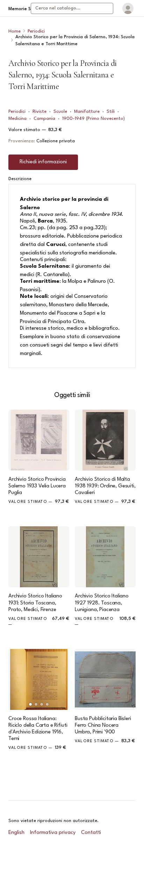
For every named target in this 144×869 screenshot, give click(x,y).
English (16, 832)
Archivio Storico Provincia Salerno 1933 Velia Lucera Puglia (37, 486)
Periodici (36, 31)
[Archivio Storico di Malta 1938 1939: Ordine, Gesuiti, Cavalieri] (105, 440)
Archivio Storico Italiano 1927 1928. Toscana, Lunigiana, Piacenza (102, 603)
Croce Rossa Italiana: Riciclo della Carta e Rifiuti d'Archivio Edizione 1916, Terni (37, 729)
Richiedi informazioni (43, 162)
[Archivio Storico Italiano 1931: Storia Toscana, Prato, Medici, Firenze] (38, 556)
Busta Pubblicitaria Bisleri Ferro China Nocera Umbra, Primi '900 (103, 725)
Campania (44, 118)
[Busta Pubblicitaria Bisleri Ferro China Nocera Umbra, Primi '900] (105, 679)
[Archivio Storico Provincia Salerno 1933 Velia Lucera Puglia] (38, 440)
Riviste (39, 111)
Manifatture (87, 111)
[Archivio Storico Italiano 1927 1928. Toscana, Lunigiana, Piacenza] (105, 556)
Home (14, 31)
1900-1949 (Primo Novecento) (93, 118)
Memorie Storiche (27, 9)
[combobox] (72, 8)
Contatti (91, 832)
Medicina (17, 118)
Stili (111, 111)
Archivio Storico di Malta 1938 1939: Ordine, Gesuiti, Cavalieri (105, 486)
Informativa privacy (52, 832)
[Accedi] (128, 8)
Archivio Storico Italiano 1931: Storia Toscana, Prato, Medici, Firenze (35, 603)
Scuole (60, 111)
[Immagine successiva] (60, 679)
